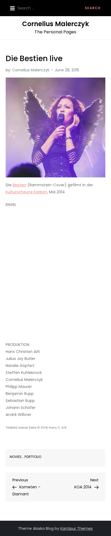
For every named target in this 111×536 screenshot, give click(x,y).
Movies (16, 457)
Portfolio (33, 457)
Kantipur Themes (76, 528)
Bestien (19, 185)
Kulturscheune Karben (26, 192)
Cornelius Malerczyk (55, 23)
